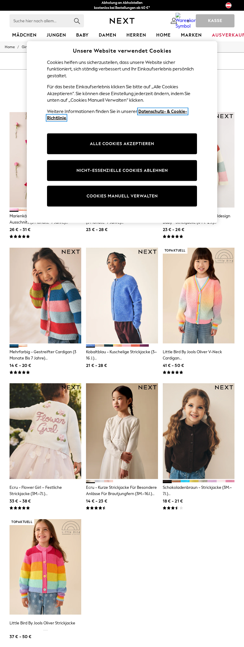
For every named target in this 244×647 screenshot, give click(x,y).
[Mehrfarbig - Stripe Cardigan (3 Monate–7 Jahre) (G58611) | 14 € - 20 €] (45, 295)
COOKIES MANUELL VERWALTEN (122, 196)
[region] (122, 132)
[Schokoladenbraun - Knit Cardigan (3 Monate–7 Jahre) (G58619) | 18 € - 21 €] (198, 431)
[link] (173, 20)
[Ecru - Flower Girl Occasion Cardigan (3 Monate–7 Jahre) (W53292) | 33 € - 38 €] (45, 431)
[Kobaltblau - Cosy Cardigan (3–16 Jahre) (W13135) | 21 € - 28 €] (122, 295)
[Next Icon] (122, 21)
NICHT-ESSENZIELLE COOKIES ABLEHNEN (122, 170)
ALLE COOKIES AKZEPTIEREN (122, 143)
